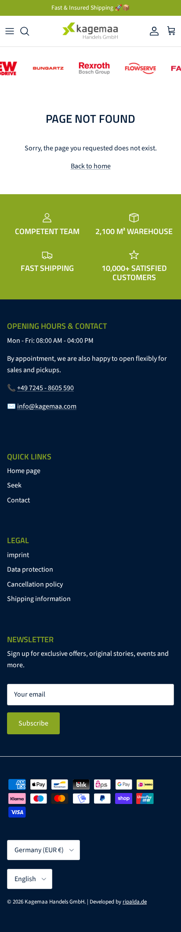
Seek (14, 485)
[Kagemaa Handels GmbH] (90, 31)
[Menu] (9, 31)
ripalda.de (135, 902)
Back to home (91, 166)
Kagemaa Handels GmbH (54, 902)
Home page (23, 471)
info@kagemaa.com (46, 406)
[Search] (29, 31)
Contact (18, 500)
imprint (18, 555)
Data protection (30, 569)
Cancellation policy (35, 584)
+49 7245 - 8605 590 (45, 388)
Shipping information (39, 599)
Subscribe (33, 723)
